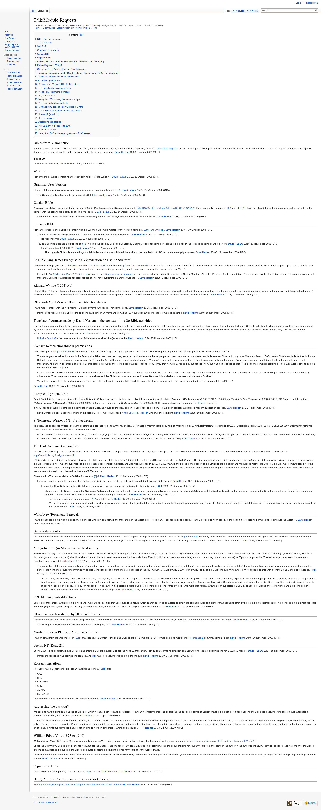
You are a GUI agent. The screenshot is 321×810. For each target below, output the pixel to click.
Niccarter (148, 727)
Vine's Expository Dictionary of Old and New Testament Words (219, 741)
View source (238, 11)
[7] (92, 498)
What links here (14, 72)
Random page (13, 61)
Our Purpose (10, 38)
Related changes (14, 76)
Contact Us (10, 41)
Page (33, 11)
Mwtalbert (69, 561)
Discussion (43, 11)
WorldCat (45, 429)
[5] (83, 243)
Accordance (195, 637)
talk (87, 25)
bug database (188, 536)
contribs (94, 25)
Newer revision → (84, 28)
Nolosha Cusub (45, 338)
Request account (310, 3)
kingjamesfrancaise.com (133, 265)
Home (7, 31)
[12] (87, 771)
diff (37, 28)
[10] (77, 637)
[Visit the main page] (14, 13)
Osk (160, 486)
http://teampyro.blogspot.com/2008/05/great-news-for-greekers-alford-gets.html (80, 784)
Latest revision (63, 28)
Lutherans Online (153, 229)
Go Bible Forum (106, 771)
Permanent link (13, 85)
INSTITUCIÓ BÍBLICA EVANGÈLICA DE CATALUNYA (164, 208)
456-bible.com (75, 265)
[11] (102, 668)
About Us (9, 35)
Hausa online (44, 163)
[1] (117, 190)
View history (252, 11)
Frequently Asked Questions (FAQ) (12, 45)
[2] (93, 195)
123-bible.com (95, 265)
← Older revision (47, 28)
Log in (298, 3)
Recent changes (14, 58)
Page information (14, 89)
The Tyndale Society (204, 403)
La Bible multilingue (165, 148)
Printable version (14, 82)
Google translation (62, 351)
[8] (102, 498)
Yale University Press (134, 412)
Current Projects (12, 50)
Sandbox (11, 65)
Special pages (13, 79)
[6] (95, 476)
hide (82, 35)
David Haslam (78, 25)
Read (227, 11)
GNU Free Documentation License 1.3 (69, 797)
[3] (228, 208)
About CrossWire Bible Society (45, 802)
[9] (116, 589)
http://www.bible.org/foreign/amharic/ (53, 455)
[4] (241, 208)
